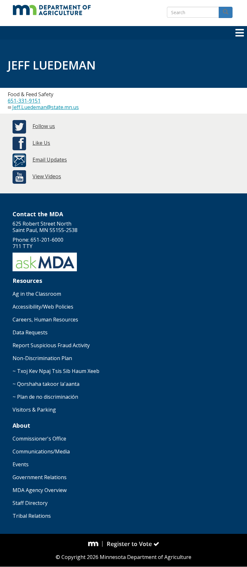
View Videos (46, 176)
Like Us (41, 142)
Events (21, 464)
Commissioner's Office (39, 438)
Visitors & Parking (34, 409)
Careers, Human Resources (45, 319)
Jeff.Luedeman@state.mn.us (45, 107)
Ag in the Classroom (37, 293)
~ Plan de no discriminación (45, 396)
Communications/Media (41, 451)
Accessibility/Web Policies (43, 306)
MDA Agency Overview (40, 490)
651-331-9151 (24, 100)
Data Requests (30, 332)
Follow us (43, 126)
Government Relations (40, 477)
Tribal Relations (32, 515)
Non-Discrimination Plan (42, 358)
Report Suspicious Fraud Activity (51, 345)
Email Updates (49, 159)
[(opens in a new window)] (95, 543)
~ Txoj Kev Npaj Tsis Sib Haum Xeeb (56, 371)
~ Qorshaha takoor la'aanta (46, 383)
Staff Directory (30, 503)
